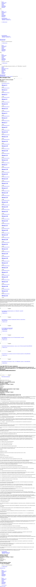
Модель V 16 (5, 183)
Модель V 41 (5, 290)
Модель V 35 (5, 211)
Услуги (3, 14)
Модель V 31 (5, 244)
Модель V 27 (5, 225)
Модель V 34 (5, 267)
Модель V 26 (5, 202)
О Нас (3, 1)
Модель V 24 (5, 178)
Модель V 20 (5, 150)
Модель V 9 (4, 164)
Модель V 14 (5, 136)
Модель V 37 (5, 272)
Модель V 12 (5, 108)
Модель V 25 (5, 197)
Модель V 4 (4, 99)
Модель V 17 (5, 188)
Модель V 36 (5, 206)
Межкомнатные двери (5, 68)
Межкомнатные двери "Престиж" (8, 76)
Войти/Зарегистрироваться (6, 376)
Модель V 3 (4, 94)
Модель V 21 (5, 155)
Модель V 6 (4, 117)
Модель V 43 (5, 220)
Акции (3, 4)
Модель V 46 (5, 286)
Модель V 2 (4, 89)
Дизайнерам (3, 5)
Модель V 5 (4, 113)
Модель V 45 (5, 281)
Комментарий (2, 559)
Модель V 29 (5, 253)
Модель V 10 (5, 169)
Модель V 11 (5, 103)
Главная (1, 76)
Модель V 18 (5, 192)
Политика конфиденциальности (7, 370)
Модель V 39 (5, 234)
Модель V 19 (5, 145)
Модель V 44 (5, 216)
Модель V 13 (5, 131)
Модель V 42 (5, 295)
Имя (0, 557)
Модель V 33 (5, 262)
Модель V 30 (5, 258)
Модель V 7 (4, 122)
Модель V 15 (5, 141)
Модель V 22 (5, 160)
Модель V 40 (5, 239)
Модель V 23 (5, 174)
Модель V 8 (4, 127)
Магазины (3, 7)
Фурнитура (3, 3)
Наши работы (4, 6)
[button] (18, 8)
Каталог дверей (4, 2)
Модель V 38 (5, 276)
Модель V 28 (5, 230)
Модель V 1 (4, 85)
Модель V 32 (5, 248)
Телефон (1, 558)
